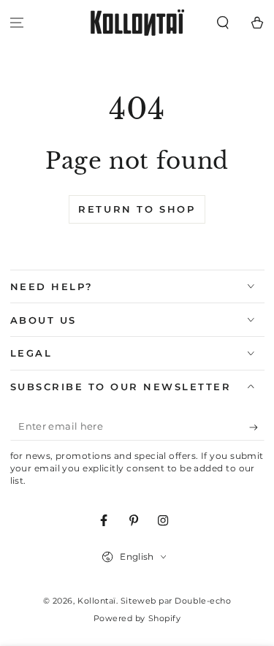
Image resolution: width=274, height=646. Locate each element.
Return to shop (136, 209)
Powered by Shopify (137, 618)
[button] (222, 23)
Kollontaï (96, 601)
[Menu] (17, 23)
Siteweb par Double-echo (176, 601)
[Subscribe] (257, 427)
